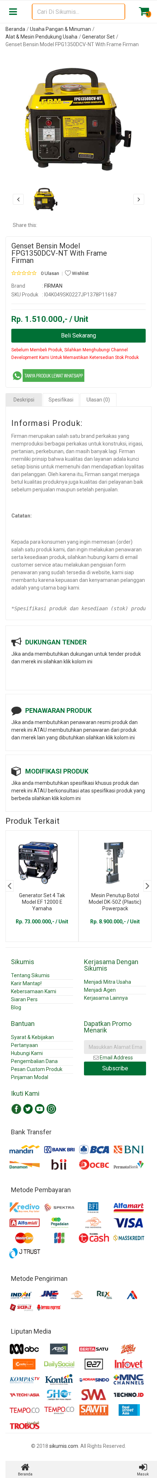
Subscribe (115, 1068)
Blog (16, 1007)
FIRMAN (53, 286)
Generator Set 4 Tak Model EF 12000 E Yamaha (42, 901)
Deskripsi (24, 400)
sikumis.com (63, 1446)
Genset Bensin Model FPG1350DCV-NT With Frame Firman (59, 253)
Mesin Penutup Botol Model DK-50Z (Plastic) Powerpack (115, 901)
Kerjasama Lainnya (106, 998)
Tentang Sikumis (30, 975)
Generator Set (98, 37)
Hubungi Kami (27, 1053)
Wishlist (80, 273)
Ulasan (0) (98, 400)
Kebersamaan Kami (33, 991)
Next (147, 886)
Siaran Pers (24, 999)
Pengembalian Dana (34, 1061)
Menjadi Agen (100, 990)
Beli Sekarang (78, 335)
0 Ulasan (50, 273)
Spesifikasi (61, 400)
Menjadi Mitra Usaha (107, 982)
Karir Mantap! (26, 983)
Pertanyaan (24, 1045)
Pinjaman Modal (29, 1077)
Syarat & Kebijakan (32, 1037)
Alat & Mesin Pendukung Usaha (41, 37)
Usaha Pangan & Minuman (60, 29)
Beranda (15, 29)
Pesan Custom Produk (36, 1069)
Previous (9, 886)
